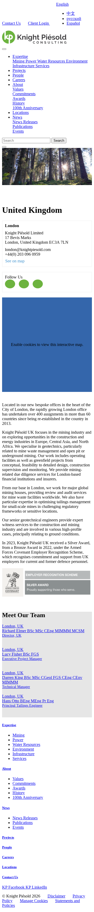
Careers (19, 80)
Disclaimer (56, 896)
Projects (19, 70)
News (17, 117)
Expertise (20, 56)
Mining (19, 61)
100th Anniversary (28, 108)
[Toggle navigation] (4, 49)
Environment (76, 61)
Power (31, 61)
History (19, 103)
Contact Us (11, 23)
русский (74, 18)
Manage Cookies (34, 901)
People (18, 75)
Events (18, 131)
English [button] (62, 4)
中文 (71, 13)
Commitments (24, 94)
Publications (23, 126)
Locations (21, 112)
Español (73, 23)
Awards (19, 98)
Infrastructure (24, 66)
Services (42, 66)
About (18, 84)
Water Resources (51, 61)
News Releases (25, 122)
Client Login (39, 23)
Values (18, 89)
